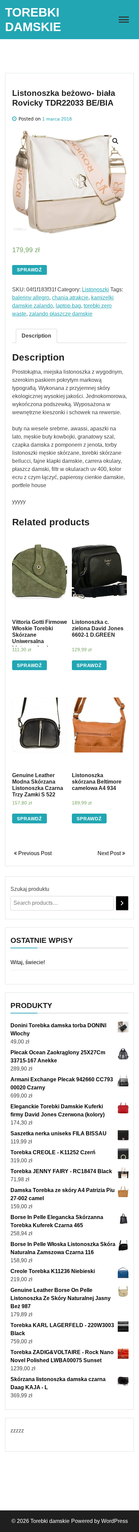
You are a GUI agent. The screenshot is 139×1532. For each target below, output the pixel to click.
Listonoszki (95, 289)
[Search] (122, 903)
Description (36, 336)
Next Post (110, 853)
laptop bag (68, 306)
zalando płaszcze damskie (60, 314)
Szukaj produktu (29, 889)
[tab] (36, 336)
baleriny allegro (30, 297)
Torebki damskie (50, 1521)
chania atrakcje (70, 297)
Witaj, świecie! (27, 962)
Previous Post (34, 853)
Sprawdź (29, 269)
